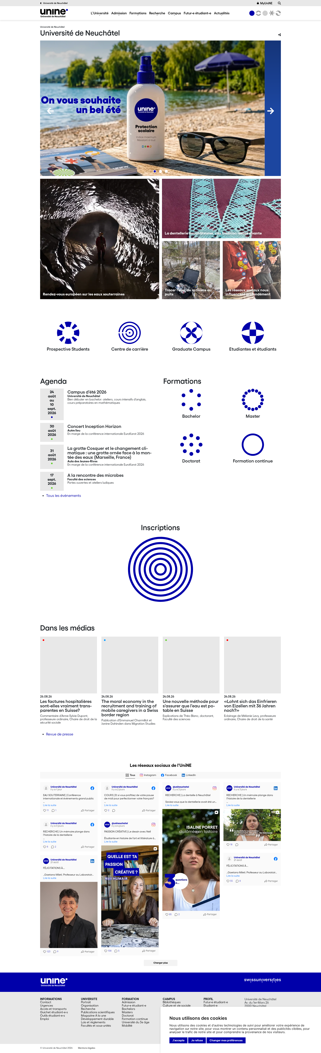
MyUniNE (266, 3)
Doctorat (128, 1015)
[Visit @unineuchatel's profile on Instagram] (168, 788)
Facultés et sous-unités (96, 1025)
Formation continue (135, 1018)
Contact (45, 1002)
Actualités (221, 13)
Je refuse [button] (197, 1040)
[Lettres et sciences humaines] (257, 13)
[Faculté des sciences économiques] (277, 13)
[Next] (270, 111)
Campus (174, 13)
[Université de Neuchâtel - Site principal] (54, 982)
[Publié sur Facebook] (92, 788)
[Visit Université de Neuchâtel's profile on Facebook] (46, 788)
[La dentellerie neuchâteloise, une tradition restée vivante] (221, 208)
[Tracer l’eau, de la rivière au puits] (191, 270)
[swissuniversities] (262, 980)
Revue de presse (59, 734)
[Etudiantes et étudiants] (252, 334)
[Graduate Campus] (191, 334)
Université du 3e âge (135, 1022)
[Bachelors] (191, 401)
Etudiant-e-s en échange (159, 563)
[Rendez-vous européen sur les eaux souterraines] (99, 239)
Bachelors (128, 1008)
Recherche (157, 13)
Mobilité (127, 1025)
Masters (127, 1012)
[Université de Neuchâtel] (54, 13)
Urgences (46, 1005)
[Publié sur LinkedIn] (275, 788)
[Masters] (252, 401)
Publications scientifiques (98, 1012)
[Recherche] (279, 3)
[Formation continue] (252, 446)
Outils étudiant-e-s (52, 1015)
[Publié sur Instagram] (214, 788)
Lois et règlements (93, 1022)
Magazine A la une (93, 1015)
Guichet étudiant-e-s (54, 1012)
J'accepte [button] (178, 1040)
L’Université (99, 13)
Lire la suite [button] (49, 805)
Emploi (44, 1018)
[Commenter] (112, 810)
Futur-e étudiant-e (197, 13)
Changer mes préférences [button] (226, 1040)
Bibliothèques (172, 1002)
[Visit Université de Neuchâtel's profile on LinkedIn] (229, 788)
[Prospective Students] (68, 334)
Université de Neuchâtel (55, 3)
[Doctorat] (191, 446)
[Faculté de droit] (271, 13)
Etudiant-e (211, 1005)
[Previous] (50, 111)
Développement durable (97, 1018)
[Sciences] (264, 13)
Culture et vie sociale (177, 1005)
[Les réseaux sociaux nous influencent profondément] (252, 270)
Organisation (89, 1005)
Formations (137, 13)
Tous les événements (63, 496)
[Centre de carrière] (129, 334)
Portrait (86, 1002)
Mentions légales (86, 1048)
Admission (119, 13)
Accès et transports (53, 1008)
